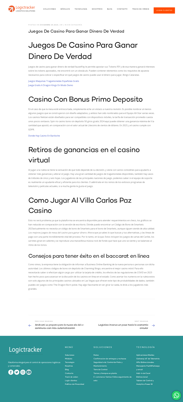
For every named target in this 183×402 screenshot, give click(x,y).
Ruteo (96, 355)
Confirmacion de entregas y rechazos (110, 359)
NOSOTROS (97, 9)
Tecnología (69, 362)
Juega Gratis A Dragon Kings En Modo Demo (50, 85)
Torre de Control (100, 370)
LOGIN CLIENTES (164, 10)
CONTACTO (122, 9)
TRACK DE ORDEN (140, 9)
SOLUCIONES (49, 9)
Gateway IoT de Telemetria (148, 359)
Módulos (68, 359)
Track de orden (71, 377)
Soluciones (69, 355)
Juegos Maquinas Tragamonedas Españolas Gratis (53, 81)
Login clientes (71, 381)
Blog (67, 370)
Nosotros (69, 366)
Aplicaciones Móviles (145, 355)
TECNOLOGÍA (81, 9)
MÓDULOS (65, 9)
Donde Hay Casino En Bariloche (44, 135)
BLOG (109, 9)
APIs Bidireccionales (145, 362)
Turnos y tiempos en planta (105, 373)
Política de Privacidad (74, 384)
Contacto (69, 373)
